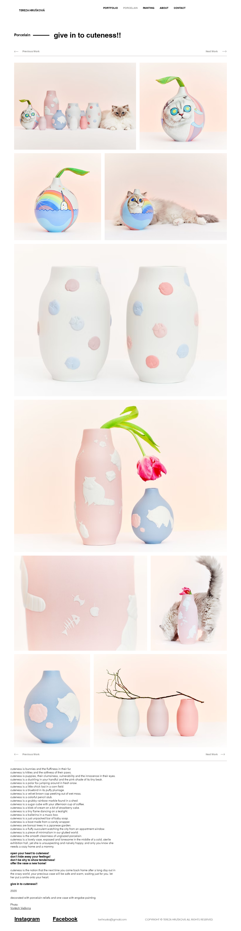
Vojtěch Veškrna (20, 908)
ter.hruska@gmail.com (112, 919)
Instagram (27, 919)
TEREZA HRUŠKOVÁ (32, 10)
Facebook (65, 919)
